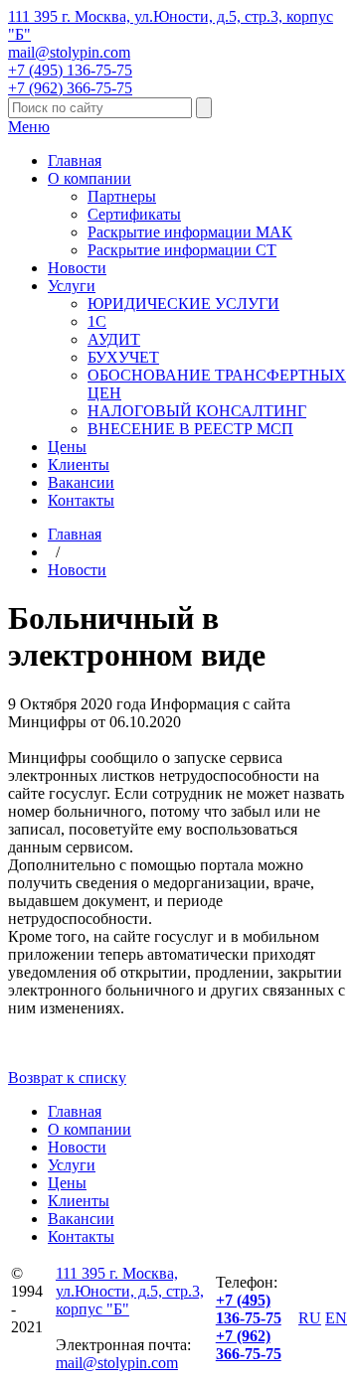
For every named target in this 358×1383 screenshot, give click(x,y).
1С (97, 321)
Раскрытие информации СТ (182, 249)
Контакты (81, 500)
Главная (74, 160)
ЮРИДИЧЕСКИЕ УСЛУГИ (183, 303)
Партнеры (122, 196)
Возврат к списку (67, 1077)
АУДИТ (114, 339)
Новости (77, 267)
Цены (67, 446)
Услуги (71, 285)
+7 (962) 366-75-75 (70, 87)
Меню (29, 126)
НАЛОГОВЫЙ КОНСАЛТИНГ (197, 410)
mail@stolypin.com (69, 52)
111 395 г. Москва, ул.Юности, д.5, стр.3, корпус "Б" (130, 1291)
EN (336, 1317)
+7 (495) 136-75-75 (70, 70)
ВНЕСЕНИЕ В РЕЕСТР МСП (190, 428)
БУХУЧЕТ (123, 357)
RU (309, 1317)
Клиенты (78, 464)
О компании (89, 178)
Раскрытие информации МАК (190, 232)
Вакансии (81, 482)
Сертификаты (134, 214)
